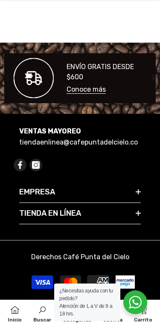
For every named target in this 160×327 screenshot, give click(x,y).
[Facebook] (20, 165)
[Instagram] (35, 165)
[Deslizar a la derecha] (152, 78)
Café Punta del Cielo (96, 257)
